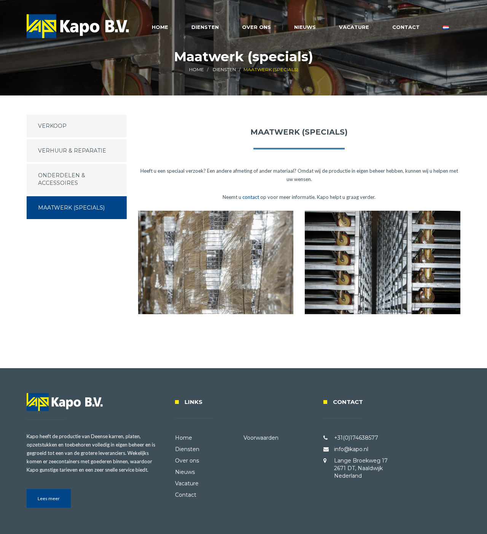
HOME (196, 69)
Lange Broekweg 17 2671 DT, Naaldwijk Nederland (361, 468)
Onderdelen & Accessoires (61, 179)
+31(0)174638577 (356, 437)
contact (250, 197)
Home (160, 27)
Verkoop (52, 125)
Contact (406, 27)
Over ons (256, 27)
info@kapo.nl (351, 449)
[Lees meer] (49, 506)
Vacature (354, 27)
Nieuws (305, 27)
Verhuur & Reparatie (72, 150)
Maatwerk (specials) (71, 207)
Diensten (205, 27)
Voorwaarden (261, 437)
